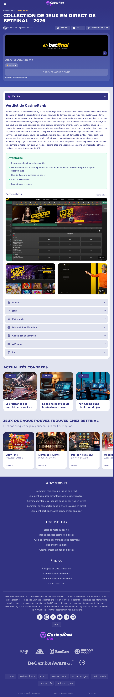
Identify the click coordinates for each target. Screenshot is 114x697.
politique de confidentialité (63, 693)
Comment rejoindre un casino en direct (56, 490)
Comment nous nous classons (56, 578)
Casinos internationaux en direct (56, 549)
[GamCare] (59, 651)
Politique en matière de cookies (28, 693)
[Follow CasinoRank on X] (53, 617)
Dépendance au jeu (56, 544)
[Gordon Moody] (84, 651)
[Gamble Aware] (51, 662)
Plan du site (92, 693)
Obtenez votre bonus (56, 72)
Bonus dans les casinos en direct (56, 534)
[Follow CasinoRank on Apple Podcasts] (73, 617)
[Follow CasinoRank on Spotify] (66, 617)
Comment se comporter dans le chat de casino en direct (56, 505)
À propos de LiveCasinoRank (56, 568)
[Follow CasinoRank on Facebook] (40, 617)
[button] (56, 96)
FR (55, 624)
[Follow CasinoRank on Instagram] (46, 617)
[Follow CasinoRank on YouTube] (60, 617)
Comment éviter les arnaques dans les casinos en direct (56, 500)
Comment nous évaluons (56, 573)
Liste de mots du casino (56, 529)
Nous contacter (56, 583)
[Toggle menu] (5, 3)
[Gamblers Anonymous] (39, 651)
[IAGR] (25, 651)
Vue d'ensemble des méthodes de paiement (57, 539)
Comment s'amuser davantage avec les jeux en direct (56, 495)
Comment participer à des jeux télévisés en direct (56, 510)
